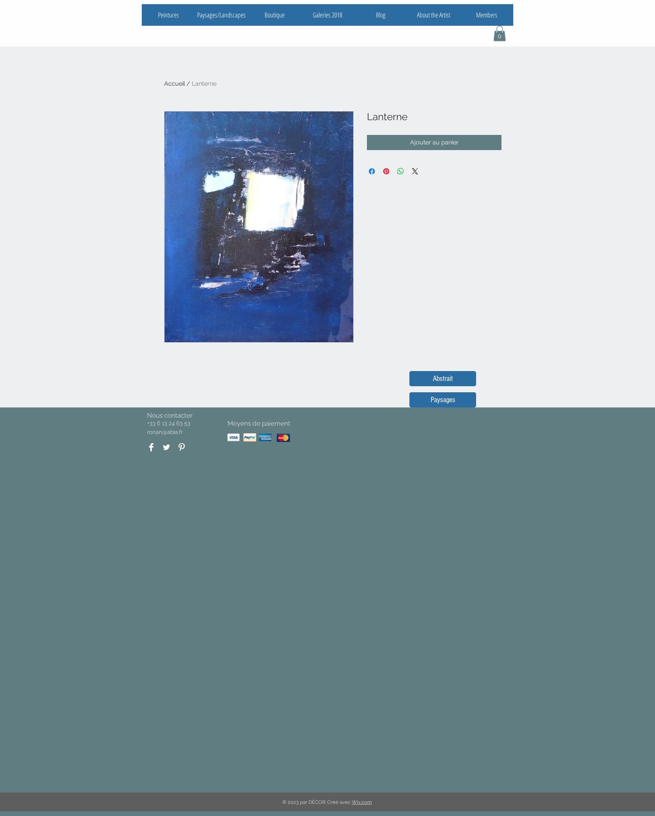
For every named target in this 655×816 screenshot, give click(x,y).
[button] (499, 33)
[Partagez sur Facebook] (371, 171)
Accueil (174, 83)
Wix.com (362, 802)
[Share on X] (415, 171)
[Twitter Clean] (166, 447)
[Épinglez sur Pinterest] (386, 171)
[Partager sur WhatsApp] (400, 171)
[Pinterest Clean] (181, 447)
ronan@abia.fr (165, 432)
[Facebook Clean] (151, 447)
